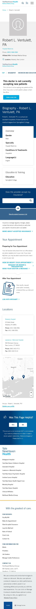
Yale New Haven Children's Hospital (13, 463)
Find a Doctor (11, 97)
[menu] (32, 3)
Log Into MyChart (10, 299)
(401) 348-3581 (12, 52)
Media (4, 547)
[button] (20, 605)
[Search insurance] (31, 200)
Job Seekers (6, 554)
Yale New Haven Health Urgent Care (13, 481)
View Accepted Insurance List (18, 214)
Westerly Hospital (10, 319)
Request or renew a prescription (17, 265)
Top (3, 73)
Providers (5, 551)
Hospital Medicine (7, 49)
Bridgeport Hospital (8, 459)
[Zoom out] (31, 395)
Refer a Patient (7, 532)
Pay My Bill (5, 517)
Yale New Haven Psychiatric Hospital (13, 474)
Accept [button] (8, 605)
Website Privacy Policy (10, 598)
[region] (18, 377)
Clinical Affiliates (7, 492)
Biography (12, 73)
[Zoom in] (31, 392)
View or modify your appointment (17, 262)
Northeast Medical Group (10, 495)
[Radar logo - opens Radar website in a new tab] (7, 396)
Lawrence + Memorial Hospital (14, 340)
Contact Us (5, 539)
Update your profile (8, 406)
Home (4, 10)
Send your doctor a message (15, 268)
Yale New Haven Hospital (10, 488)
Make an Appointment (9, 521)
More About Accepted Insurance (16, 231)
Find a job (5, 535)
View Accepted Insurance (10, 524)
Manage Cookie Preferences (10, 558)
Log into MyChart (7, 528)
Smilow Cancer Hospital (9, 477)
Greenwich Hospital (8, 467)
